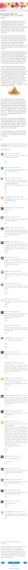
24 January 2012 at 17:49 (17, 362)
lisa (5, 311)
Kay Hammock (8, 338)
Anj (5, 352)
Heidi (6, 257)
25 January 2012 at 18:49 (14, 490)
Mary (6, 490)
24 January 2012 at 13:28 (14, 257)
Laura (6, 217)
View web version (14, 565)
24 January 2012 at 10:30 (17, 227)
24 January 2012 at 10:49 (16, 241)
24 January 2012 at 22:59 (14, 456)
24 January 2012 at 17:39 (13, 352)
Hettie (6, 468)
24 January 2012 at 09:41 (14, 178)
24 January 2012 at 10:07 (14, 217)
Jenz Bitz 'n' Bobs (9, 395)
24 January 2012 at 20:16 (20, 395)
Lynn (6, 283)
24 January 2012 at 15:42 (14, 299)
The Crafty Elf (8, 511)
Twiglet (6, 271)
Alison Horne (8, 207)
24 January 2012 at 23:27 (14, 468)
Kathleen (7, 378)
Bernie (6, 501)
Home (14, 562)
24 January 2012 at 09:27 (13, 153)
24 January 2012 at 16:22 (14, 325)
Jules (6, 456)
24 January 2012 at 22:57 (16, 421)
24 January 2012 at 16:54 (19, 338)
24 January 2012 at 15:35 (14, 283)
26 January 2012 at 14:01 (18, 511)
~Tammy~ (7, 479)
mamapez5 (7, 227)
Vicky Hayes (8, 197)
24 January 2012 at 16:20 (13, 311)
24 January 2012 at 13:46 (15, 271)
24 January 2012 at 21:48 (16, 411)
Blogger (17, 568)
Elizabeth (7, 241)
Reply (6, 162)
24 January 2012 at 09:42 (17, 197)
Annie (6, 178)
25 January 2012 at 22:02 (14, 501)
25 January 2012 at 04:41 (16, 479)
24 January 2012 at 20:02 (16, 378)
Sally (6, 299)
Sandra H (7, 411)
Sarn (6, 153)
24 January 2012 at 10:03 (18, 207)
